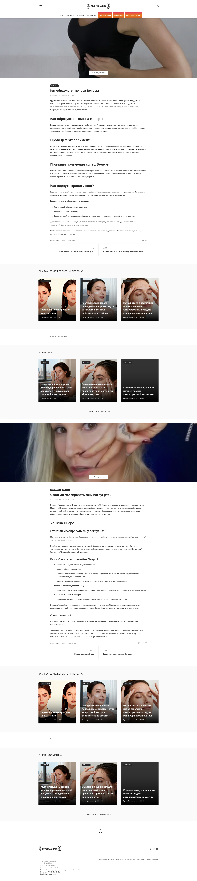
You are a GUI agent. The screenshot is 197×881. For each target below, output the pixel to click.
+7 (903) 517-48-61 (53, 872)
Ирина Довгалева (99, 72)
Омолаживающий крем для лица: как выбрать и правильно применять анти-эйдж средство (97, 389)
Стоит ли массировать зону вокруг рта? (76, 251)
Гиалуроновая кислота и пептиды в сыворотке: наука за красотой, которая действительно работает (98, 308)
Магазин (70, 15)
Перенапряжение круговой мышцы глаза (55, 311)
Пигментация (105, 15)
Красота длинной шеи (84, 654)
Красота (54, 85)
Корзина (80, 15)
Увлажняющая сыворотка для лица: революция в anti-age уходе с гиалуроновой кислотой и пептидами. (56, 389)
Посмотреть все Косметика (97, 814)
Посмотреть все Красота (97, 411)
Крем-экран (91, 15)
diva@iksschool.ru (50, 874)
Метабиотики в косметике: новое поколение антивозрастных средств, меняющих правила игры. (138, 308)
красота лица (54, 240)
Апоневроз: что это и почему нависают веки (123, 251)
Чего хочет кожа (133, 15)
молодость (71, 240)
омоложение (72, 643)
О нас (61, 15)
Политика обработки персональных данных (140, 859)
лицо (63, 240)
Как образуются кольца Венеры (117, 654)
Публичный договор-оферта (109, 859)
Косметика (46, 281)
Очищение (118, 15)
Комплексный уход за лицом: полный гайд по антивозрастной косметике (139, 391)
